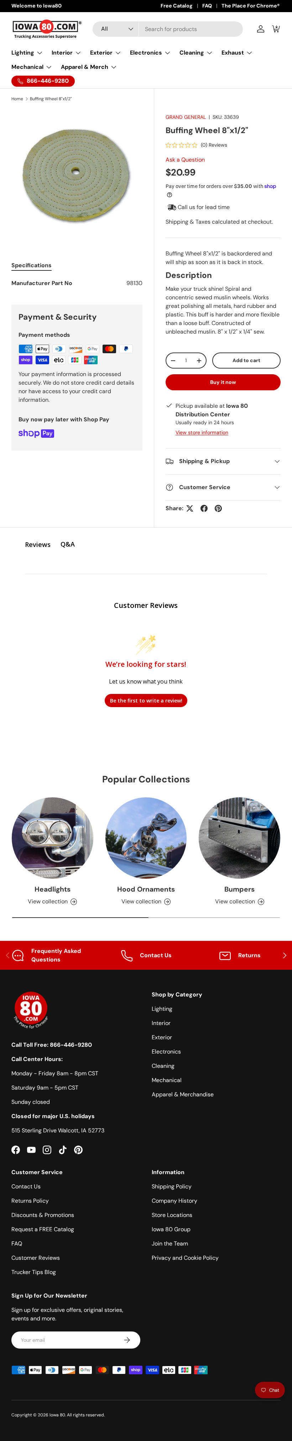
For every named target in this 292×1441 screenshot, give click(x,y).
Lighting (162, 1009)
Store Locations (172, 1215)
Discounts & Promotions (42, 1215)
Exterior (162, 1037)
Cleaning (163, 1066)
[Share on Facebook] (204, 508)
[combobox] (168, 29)
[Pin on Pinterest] (218, 508)
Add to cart (246, 360)
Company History (174, 1200)
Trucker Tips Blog (33, 1272)
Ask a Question (185, 159)
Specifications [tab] (31, 265)
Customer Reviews (35, 1258)
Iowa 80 (57, 1415)
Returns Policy (30, 1200)
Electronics (166, 1051)
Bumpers (239, 889)
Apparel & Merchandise (183, 1094)
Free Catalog (177, 5)
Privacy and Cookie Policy (185, 1258)
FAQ (207, 5)
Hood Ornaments (146, 889)
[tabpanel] (76, 283)
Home (17, 99)
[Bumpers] (239, 838)
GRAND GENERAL (186, 117)
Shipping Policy (172, 1186)
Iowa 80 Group (171, 1229)
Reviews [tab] (38, 544)
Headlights (53, 889)
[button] (276, 29)
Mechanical (167, 1080)
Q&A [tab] (68, 544)
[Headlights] (52, 838)
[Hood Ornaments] (146, 838)
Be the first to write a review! (146, 700)
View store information (202, 432)
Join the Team (170, 1243)
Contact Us (26, 1186)
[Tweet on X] (190, 508)
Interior (161, 1023)
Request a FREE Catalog (42, 1229)
